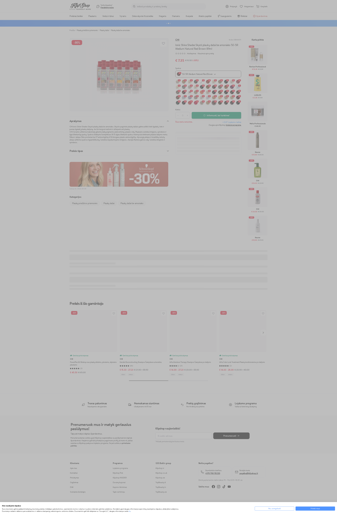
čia (129, 511)
